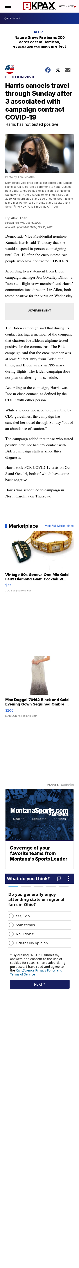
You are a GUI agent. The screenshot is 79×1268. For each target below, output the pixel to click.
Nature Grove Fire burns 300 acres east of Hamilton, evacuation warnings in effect (39, 42)
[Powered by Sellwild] (67, 784)
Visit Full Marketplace (59, 525)
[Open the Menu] (7, 6)
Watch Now (66, 6)
